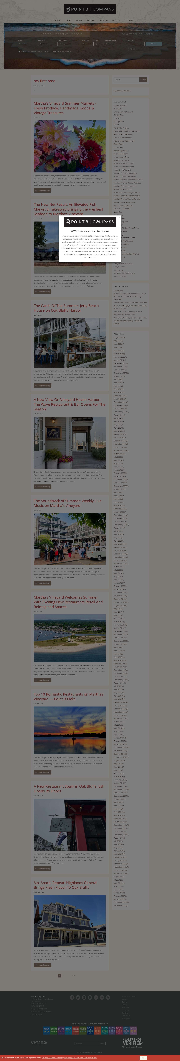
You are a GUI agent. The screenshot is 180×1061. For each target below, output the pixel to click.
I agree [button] (143, 1058)
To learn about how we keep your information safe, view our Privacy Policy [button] (69, 1058)
